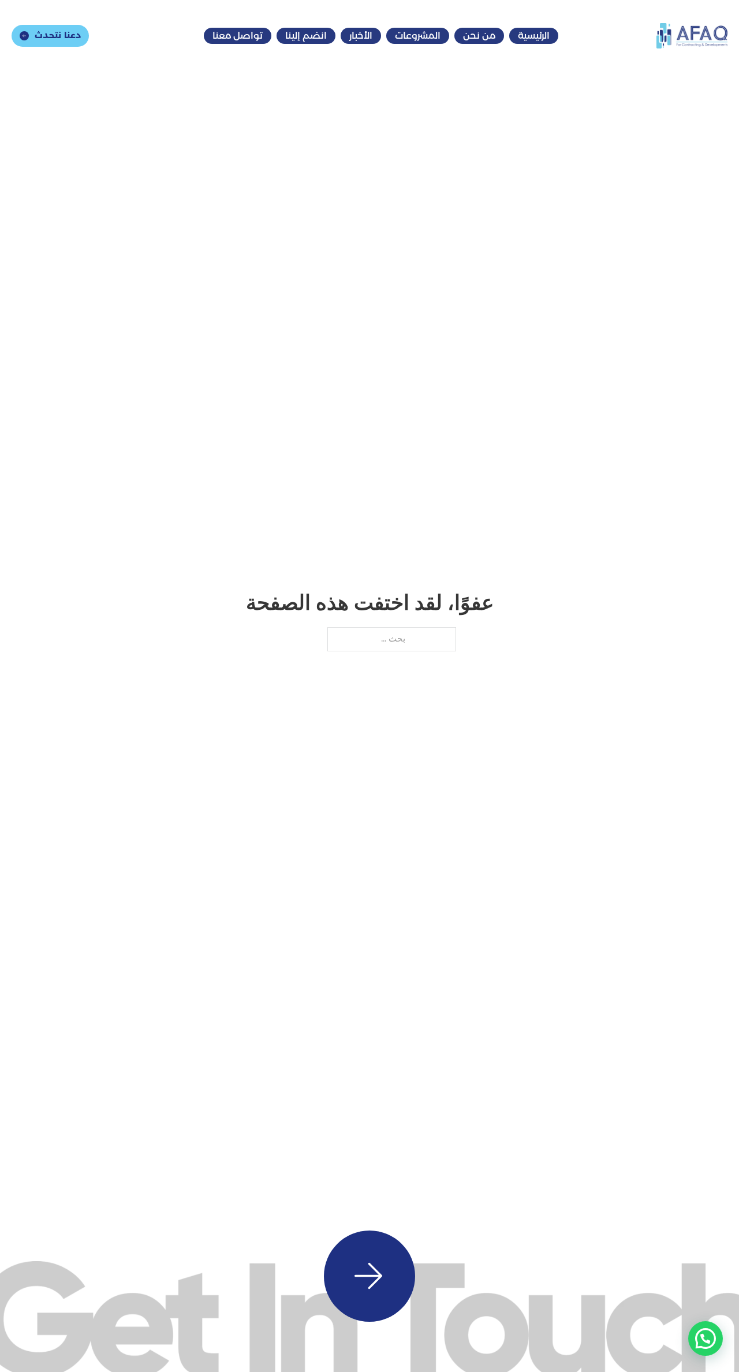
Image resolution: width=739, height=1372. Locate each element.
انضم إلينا (306, 35)
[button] (705, 1338)
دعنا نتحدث (58, 35)
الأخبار (360, 35)
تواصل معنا (237, 35)
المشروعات (418, 35)
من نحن (479, 35)
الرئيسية (534, 35)
